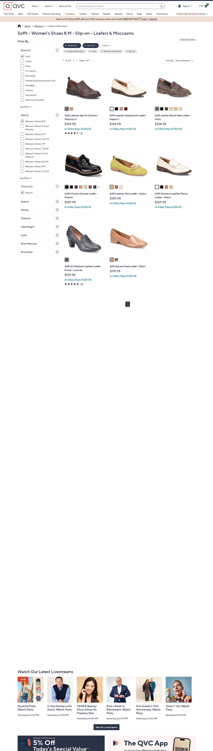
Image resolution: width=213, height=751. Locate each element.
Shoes (130, 13)
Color (24, 235)
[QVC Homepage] (19, 26)
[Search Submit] (162, 6)
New (20, 13)
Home (149, 13)
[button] (180, 6)
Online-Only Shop (51, 13)
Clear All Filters (187, 39)
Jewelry (118, 13)
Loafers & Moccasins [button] (75, 51)
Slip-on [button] (131, 51)
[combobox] (117, 6)
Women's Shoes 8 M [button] (112, 51)
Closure (27, 186)
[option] (106, 19)
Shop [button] (34, 6)
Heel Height (27, 226)
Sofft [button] (94, 51)
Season (25, 201)
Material (25, 218)
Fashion (95, 13)
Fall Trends (32, 13)
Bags (139, 13)
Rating (24, 209)
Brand (26, 50)
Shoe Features (29, 243)
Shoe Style (27, 251)
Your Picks (9, 13)
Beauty (106, 13)
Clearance (70, 13)
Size (25, 115)
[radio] (66, 108)
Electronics (162, 13)
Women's (39, 26)
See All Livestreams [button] (106, 727)
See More (25, 106)
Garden (83, 13)
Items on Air (65, 6)
